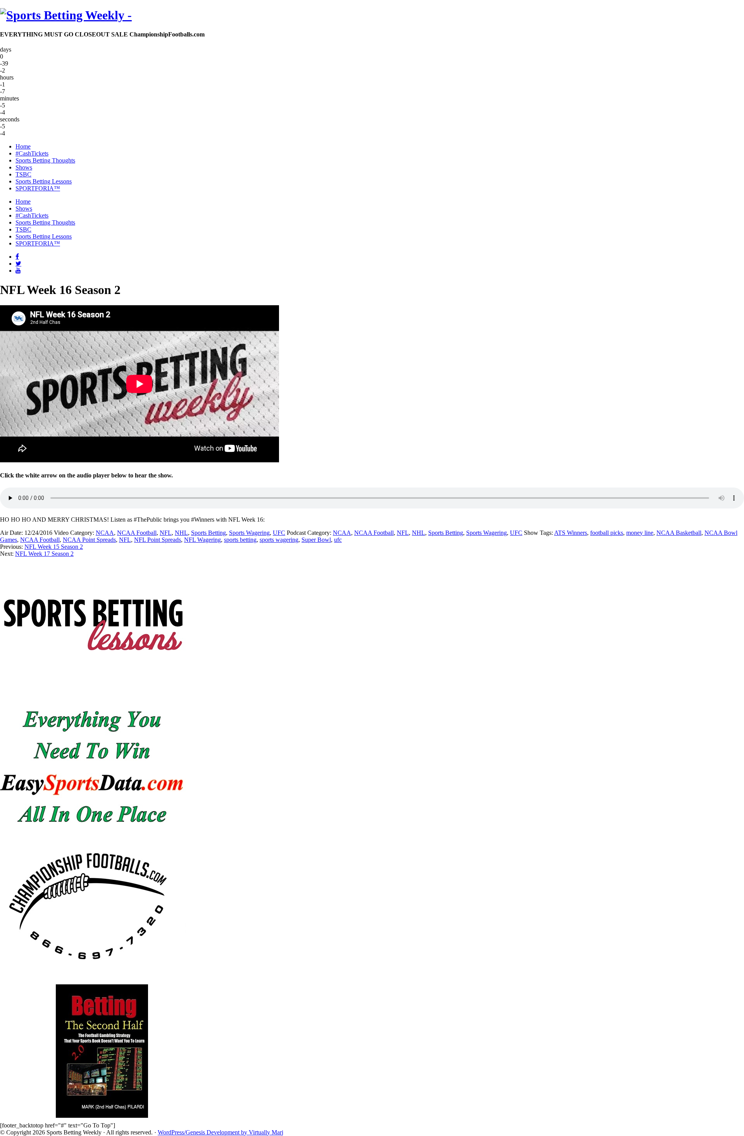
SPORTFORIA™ (38, 243)
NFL (166, 532)
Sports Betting (208, 532)
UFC (279, 532)
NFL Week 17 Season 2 (44, 553)
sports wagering (279, 539)
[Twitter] (18, 263)
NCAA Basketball (678, 532)
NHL (181, 532)
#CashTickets (32, 215)
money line (639, 532)
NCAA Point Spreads (89, 539)
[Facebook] (17, 256)
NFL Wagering (202, 539)
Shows (24, 208)
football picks (606, 532)
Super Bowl (316, 539)
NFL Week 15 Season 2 (53, 546)
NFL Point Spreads (157, 539)
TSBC (23, 229)
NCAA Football (137, 532)
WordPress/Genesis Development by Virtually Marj (220, 1132)
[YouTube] (18, 270)
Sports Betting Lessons (44, 236)
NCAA (105, 532)
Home (23, 201)
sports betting (240, 539)
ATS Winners (570, 532)
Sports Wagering (249, 532)
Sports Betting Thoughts (45, 222)
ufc (338, 539)
